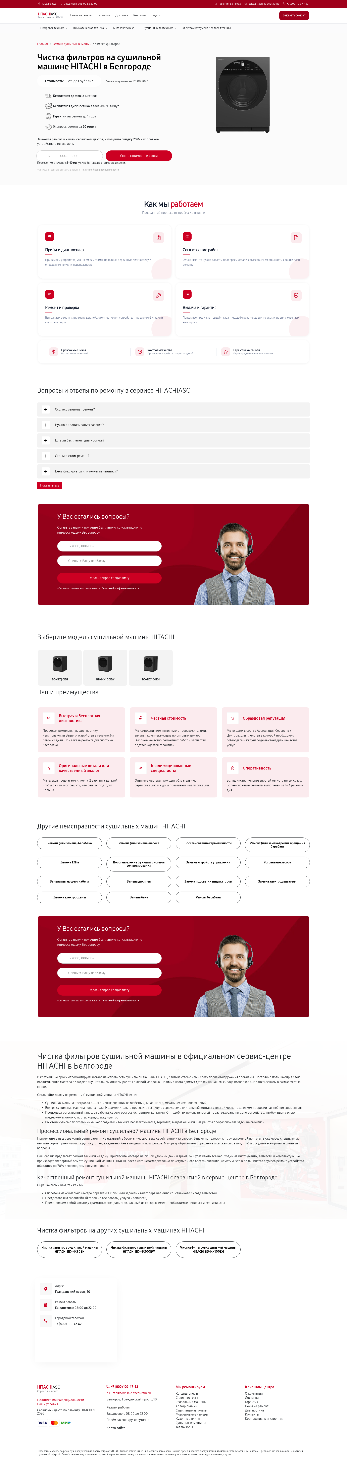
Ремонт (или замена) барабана (70, 843)
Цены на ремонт (81, 15)
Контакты (139, 15)
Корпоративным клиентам (264, 1419)
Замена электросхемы (69, 897)
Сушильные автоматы (191, 1410)
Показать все (49, 485)
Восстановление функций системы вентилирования (139, 863)
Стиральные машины (191, 1402)
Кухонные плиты (188, 1419)
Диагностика (254, 1410)
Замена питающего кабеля (69, 881)
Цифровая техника (52, 28)
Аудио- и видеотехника (158, 28)
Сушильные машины (191, 1423)
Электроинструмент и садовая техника (207, 28)
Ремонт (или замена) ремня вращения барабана (277, 844)
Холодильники (186, 1406)
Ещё (154, 15)
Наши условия (47, 1404)
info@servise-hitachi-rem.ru (131, 1393)
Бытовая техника (123, 28)
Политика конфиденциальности (60, 1400)
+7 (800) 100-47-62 (297, 4)
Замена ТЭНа (69, 862)
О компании (254, 1393)
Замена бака (139, 897)
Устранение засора (277, 862)
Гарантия (104, 15)
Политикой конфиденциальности (100, 169)
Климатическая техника (88, 28)
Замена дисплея (139, 881)
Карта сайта (116, 1428)
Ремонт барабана (208, 897)
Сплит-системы (187, 1398)
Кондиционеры (187, 1393)
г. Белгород (49, 4)
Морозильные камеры (192, 1414)
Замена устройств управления (208, 862)
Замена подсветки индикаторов (208, 881)
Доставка (121, 15)
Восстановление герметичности (208, 843)
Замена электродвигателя (277, 881)
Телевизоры (184, 1427)
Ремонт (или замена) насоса (139, 843)
